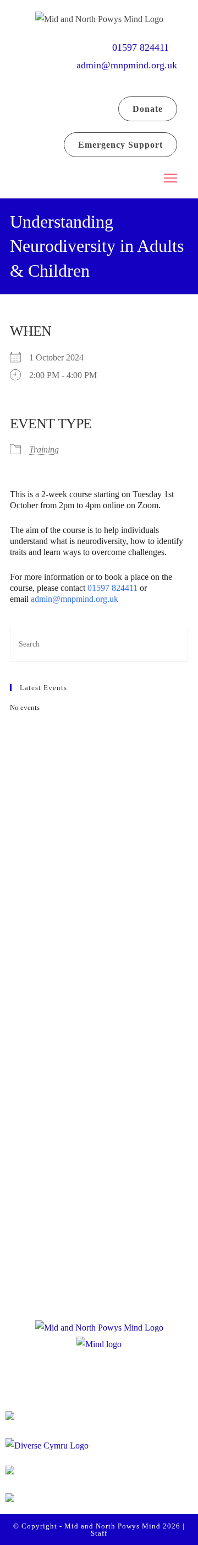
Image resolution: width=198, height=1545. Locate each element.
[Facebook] (60, 983)
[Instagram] (102, 983)
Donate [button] (148, 109)
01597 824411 (144, 47)
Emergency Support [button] (120, 144)
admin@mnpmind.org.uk (126, 65)
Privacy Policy (101, 1244)
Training (44, 449)
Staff (99, 1533)
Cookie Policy (100, 1268)
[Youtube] (144, 983)
